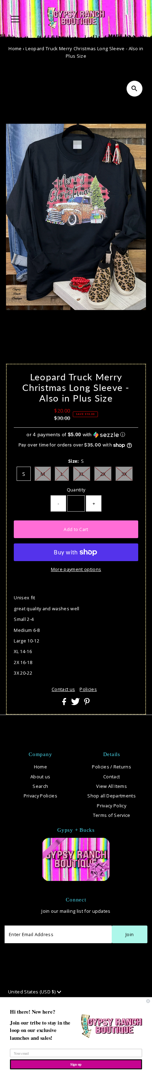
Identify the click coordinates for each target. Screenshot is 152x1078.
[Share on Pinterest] (87, 703)
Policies (88, 689)
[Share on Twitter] (76, 703)
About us (40, 776)
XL (82, 474)
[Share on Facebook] (64, 703)
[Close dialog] (148, 1001)
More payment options (76, 569)
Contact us (63, 689)
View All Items (111, 786)
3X (124, 474)
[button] (76, 434)
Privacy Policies (40, 795)
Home (15, 48)
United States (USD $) (32, 991)
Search (40, 786)
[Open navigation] (23, 19)
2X (103, 474)
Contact (111, 776)
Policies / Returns (111, 766)
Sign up (76, 1064)
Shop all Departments (111, 795)
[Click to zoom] (134, 89)
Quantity (76, 489)
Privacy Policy (111, 805)
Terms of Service (111, 815)
